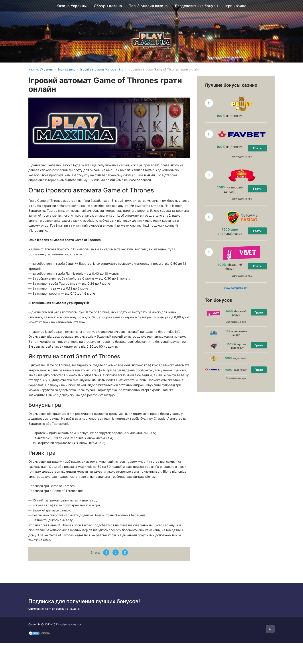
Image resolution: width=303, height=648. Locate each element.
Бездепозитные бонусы (196, 6)
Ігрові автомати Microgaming (102, 69)
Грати (257, 148)
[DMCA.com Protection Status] (39, 633)
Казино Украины (72, 6)
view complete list (236, 288)
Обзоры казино (108, 6)
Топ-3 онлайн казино (148, 6)
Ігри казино (236, 6)
